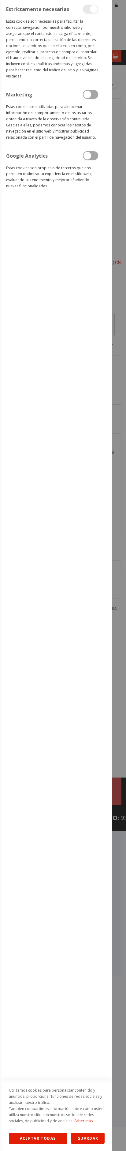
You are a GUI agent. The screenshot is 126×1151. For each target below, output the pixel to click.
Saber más (83, 1120)
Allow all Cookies (38, 1138)
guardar (87, 1138)
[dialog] (56, 575)
